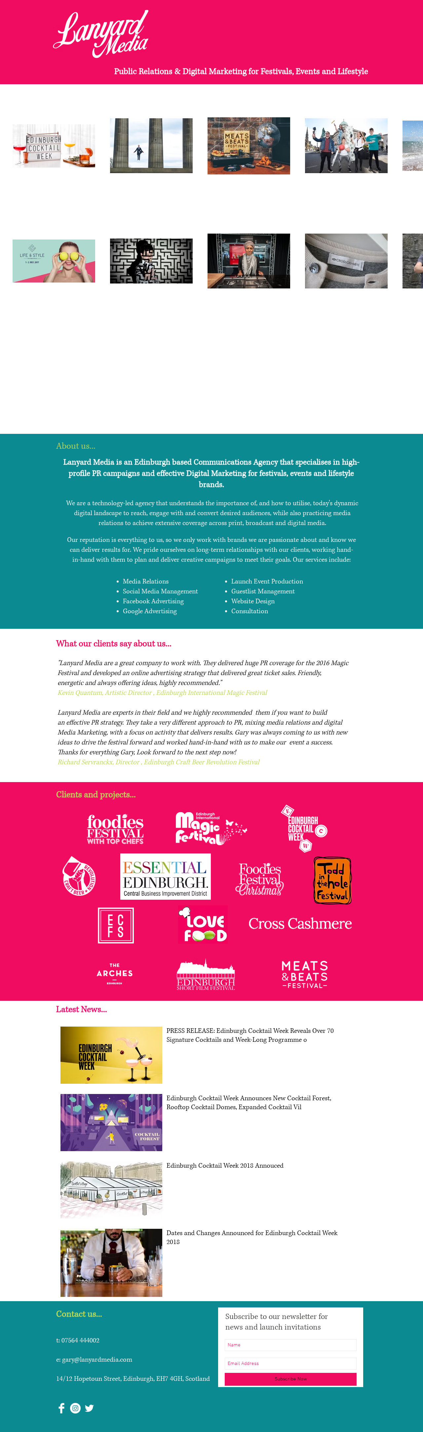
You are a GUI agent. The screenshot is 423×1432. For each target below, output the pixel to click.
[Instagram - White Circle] (75, 1408)
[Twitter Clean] (89, 1408)
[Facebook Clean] (61, 1408)
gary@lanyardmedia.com (97, 1359)
